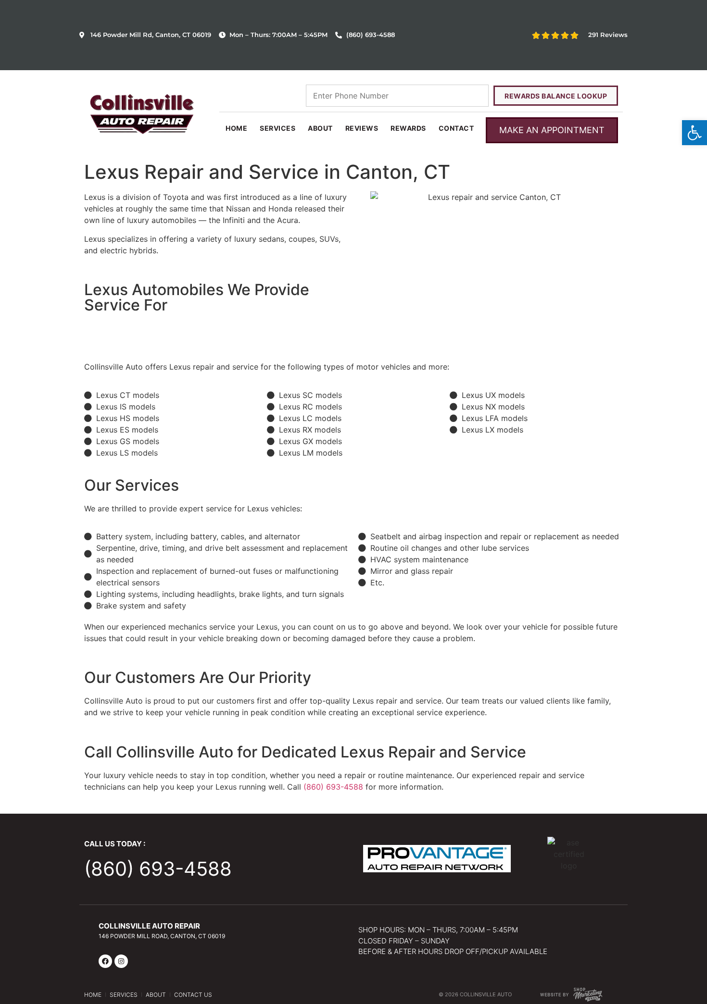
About (320, 128)
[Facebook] (105, 961)
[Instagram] (121, 961)
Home (236, 128)
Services (277, 128)
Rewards (408, 128)
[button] (694, 132)
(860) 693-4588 (333, 787)
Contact (456, 128)
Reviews (362, 128)
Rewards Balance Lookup (556, 96)
